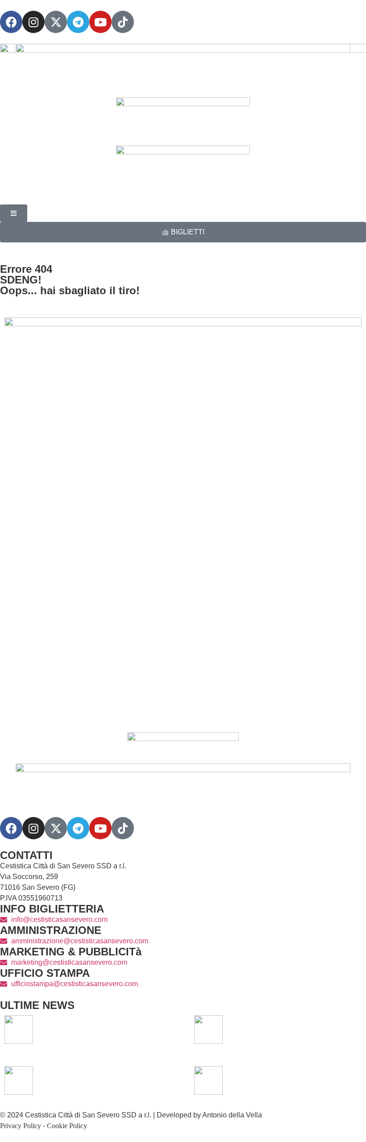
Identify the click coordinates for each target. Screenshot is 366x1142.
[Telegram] (78, 22)
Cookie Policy (67, 1125)
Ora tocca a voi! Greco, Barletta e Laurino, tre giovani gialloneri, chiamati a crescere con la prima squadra (103, 1029)
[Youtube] (100, 22)
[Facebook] (11, 22)
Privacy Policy (20, 1125)
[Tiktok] (123, 828)
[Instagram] (33, 22)
